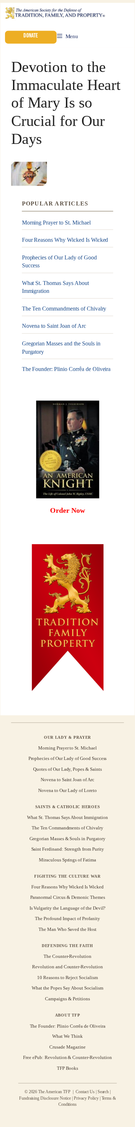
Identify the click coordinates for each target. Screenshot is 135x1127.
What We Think (67, 1036)
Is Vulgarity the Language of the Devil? (68, 908)
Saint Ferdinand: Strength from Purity (67, 849)
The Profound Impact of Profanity (67, 918)
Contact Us (85, 1091)
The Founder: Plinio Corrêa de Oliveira (66, 369)
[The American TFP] (54, 13)
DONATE (30, 36)
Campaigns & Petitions (67, 998)
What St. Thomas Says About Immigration (55, 287)
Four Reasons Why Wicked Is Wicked (65, 240)
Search (103, 1091)
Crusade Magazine (67, 1047)
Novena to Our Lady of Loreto (67, 790)
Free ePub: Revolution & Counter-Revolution (67, 1057)
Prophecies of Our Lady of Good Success (59, 261)
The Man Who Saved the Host (67, 929)
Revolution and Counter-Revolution (67, 967)
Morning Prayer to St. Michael (56, 222)
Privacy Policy (86, 1098)
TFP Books (67, 1068)
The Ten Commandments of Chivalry (64, 308)
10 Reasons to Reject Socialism (67, 977)
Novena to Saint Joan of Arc (54, 326)
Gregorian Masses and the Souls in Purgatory (61, 347)
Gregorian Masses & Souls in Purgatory (67, 838)
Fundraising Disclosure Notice (45, 1098)
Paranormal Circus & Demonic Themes (67, 897)
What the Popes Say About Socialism (67, 988)
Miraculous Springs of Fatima (67, 860)
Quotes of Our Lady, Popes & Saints (67, 769)
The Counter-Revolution (67, 956)
